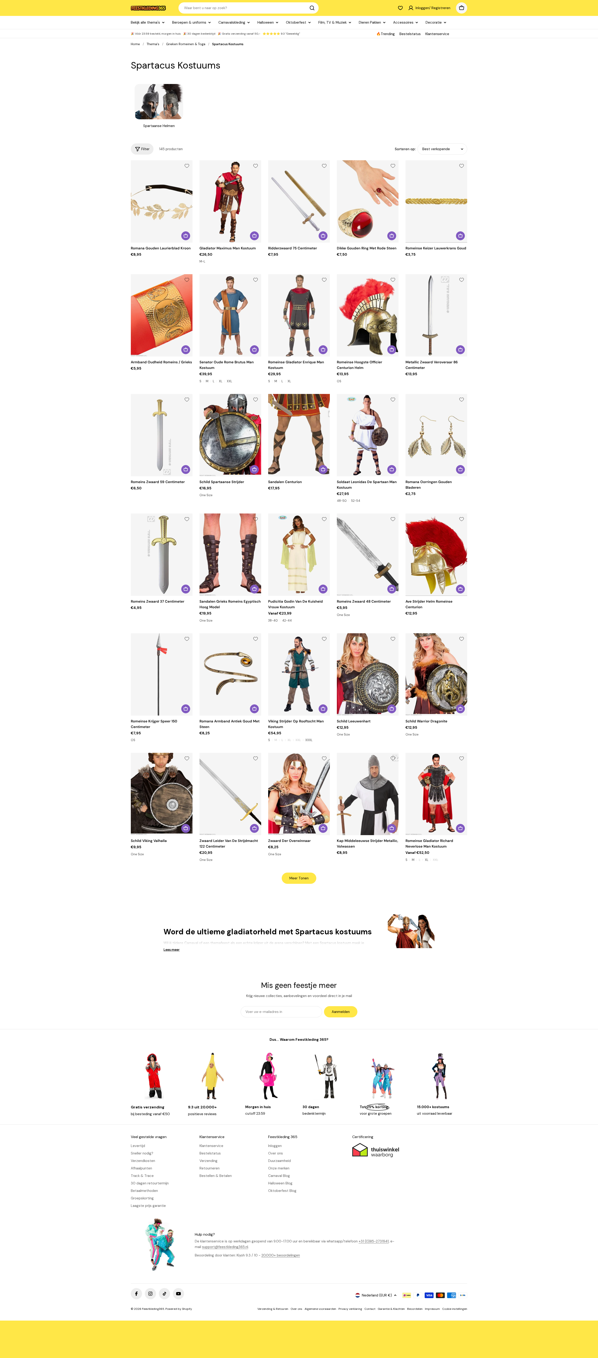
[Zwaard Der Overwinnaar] (299, 794)
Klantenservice (437, 34)
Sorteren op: (405, 149)
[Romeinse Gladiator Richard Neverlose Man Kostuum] (436, 794)
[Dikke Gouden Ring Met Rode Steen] (368, 201)
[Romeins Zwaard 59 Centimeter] (161, 435)
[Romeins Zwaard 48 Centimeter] (368, 554)
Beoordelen (415, 1309)
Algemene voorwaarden (320, 1309)
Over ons (296, 1309)
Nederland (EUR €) (377, 1295)
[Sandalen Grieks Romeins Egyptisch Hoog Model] (230, 554)
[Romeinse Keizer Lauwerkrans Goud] (436, 201)
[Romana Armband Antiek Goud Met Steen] (230, 674)
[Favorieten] (400, 8)
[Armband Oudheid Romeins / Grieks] (161, 315)
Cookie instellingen (454, 1309)
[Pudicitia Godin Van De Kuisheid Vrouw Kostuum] (299, 554)
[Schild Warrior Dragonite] (436, 674)
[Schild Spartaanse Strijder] (230, 435)
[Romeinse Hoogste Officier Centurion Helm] (368, 315)
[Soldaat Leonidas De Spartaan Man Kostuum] (368, 435)
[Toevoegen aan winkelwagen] (185, 235)
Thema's (153, 44)
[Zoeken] (312, 8)
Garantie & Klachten (391, 1309)
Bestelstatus (410, 34)
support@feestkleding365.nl (225, 1247)
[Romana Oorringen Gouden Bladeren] (436, 435)
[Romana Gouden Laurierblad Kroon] (161, 201)
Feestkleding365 (153, 1309)
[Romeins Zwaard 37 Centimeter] (161, 554)
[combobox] (248, 8)
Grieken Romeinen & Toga (185, 44)
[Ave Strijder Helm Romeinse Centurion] (436, 554)
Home (135, 44)
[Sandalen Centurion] (299, 435)
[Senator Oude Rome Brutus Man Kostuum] (230, 315)
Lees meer (172, 949)
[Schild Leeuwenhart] (368, 674)
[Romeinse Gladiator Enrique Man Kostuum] (299, 315)
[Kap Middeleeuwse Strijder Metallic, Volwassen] (368, 794)
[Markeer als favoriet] (186, 165)
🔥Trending (385, 34)
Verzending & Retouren (272, 1309)
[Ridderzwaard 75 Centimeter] (299, 201)
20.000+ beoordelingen (280, 1255)
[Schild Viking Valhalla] (161, 794)
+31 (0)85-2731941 (374, 1241)
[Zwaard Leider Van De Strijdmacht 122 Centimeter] (230, 794)
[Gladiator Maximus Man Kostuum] (230, 201)
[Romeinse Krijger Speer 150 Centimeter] (161, 674)
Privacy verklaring (350, 1309)
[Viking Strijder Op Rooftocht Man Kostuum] (299, 674)
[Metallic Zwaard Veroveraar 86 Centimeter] (436, 315)
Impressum (432, 1309)
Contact (369, 1309)
